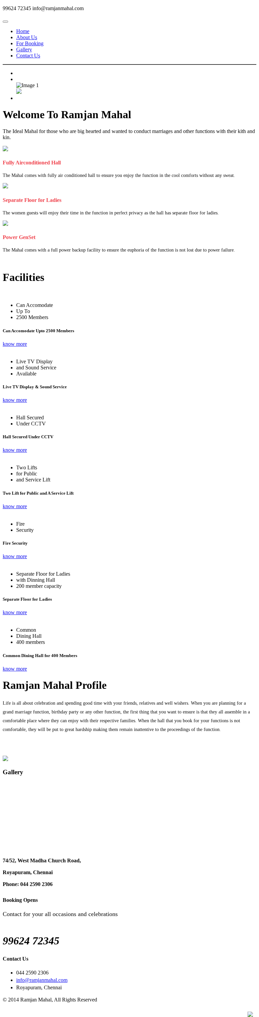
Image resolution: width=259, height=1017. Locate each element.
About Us (26, 37)
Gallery (24, 49)
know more (15, 344)
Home (22, 31)
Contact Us (28, 55)
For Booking (30, 43)
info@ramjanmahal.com (41, 980)
